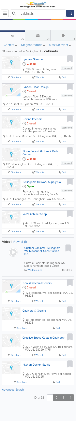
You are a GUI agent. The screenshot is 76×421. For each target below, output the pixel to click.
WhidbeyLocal (35, 270)
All (17, 37)
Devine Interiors (32, 119)
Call (64, 77)
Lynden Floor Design (35, 87)
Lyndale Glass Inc (33, 59)
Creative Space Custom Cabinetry (43, 338)
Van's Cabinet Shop (34, 214)
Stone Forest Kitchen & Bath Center (40, 153)
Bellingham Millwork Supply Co (41, 182)
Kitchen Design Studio (36, 365)
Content (9, 45)
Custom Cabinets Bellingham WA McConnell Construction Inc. (42, 251)
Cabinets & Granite (34, 311)
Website (39, 77)
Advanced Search (13, 389)
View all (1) (20, 241)
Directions (16, 77)
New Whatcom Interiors (37, 283)
